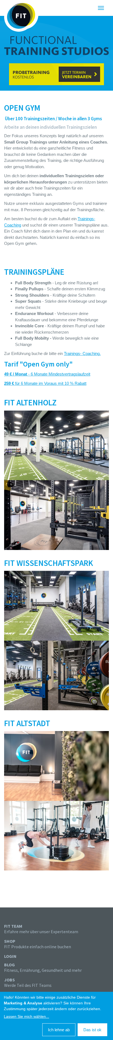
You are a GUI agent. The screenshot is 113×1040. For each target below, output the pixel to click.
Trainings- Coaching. (82, 353)
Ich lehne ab (59, 1029)
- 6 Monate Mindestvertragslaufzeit (47, 374)
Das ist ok (92, 1029)
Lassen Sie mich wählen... (26, 1016)
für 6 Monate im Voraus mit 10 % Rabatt (45, 383)
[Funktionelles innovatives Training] (21, 16)
